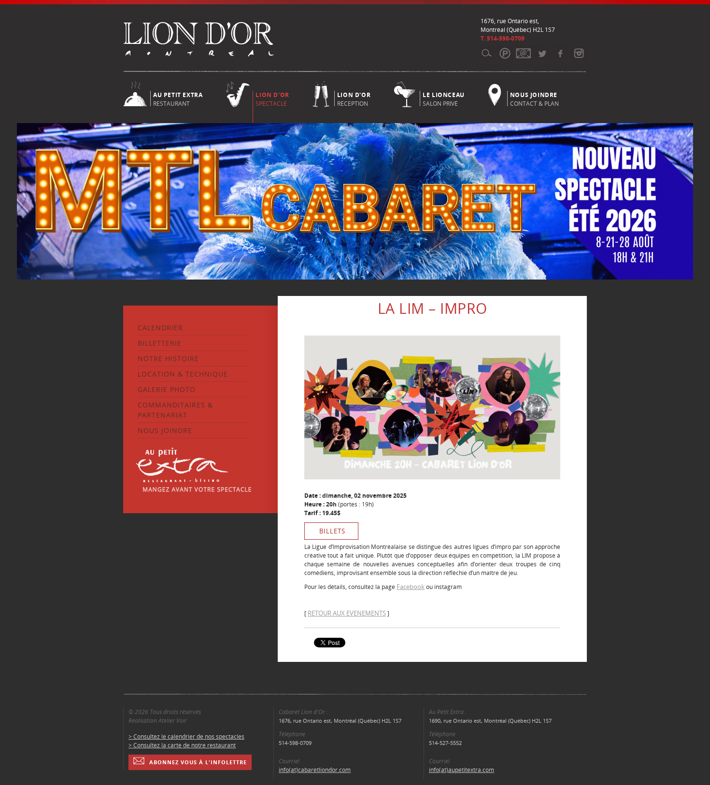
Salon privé (444, 98)
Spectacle (272, 99)
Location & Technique (183, 373)
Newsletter (523, 53)
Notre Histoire (168, 358)
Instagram (578, 53)
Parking (505, 53)
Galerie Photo (167, 389)
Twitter (541, 53)
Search (486, 53)
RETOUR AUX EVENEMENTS (347, 613)
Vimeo (560, 53)
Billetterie (160, 343)
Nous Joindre (165, 430)
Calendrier (160, 327)
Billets (332, 531)
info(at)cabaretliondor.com (315, 770)
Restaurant (177, 98)
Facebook (411, 586)
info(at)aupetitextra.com (461, 770)
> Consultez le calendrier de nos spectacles (186, 736)
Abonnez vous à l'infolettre (198, 762)
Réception (353, 98)
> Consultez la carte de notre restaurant (182, 745)
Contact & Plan (534, 98)
